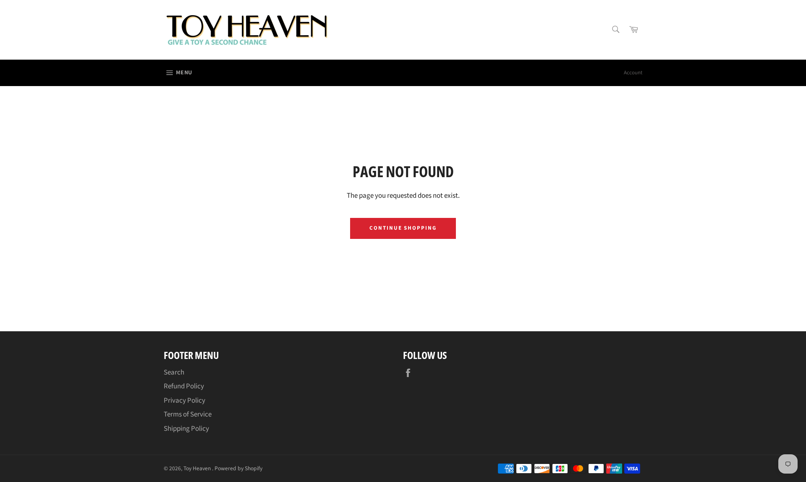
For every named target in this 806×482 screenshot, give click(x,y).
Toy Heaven (197, 468)
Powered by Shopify (238, 468)
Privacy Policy (184, 401)
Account (633, 72)
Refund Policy (184, 386)
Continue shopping (403, 228)
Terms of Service (188, 414)
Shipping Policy (186, 429)
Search (174, 372)
